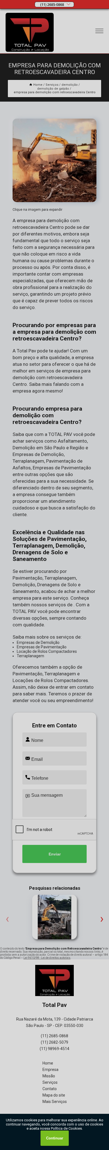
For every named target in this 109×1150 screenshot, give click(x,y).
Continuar (54, 1138)
